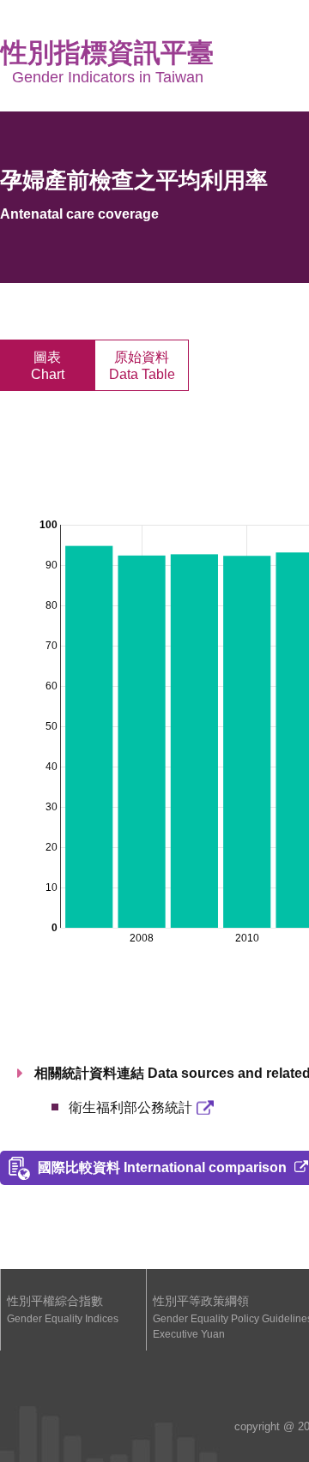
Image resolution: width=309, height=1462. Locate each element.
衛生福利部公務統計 (130, 1107)
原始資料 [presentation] (142, 366)
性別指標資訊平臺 (107, 61)
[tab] (47, 365)
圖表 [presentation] (47, 366)
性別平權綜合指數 (62, 1309)
